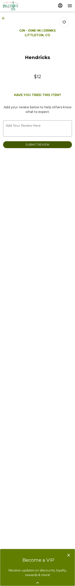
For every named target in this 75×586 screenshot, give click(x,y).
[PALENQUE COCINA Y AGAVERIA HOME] (20, 6)
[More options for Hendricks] (64, 22)
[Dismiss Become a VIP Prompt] (68, 555)
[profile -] (60, 5)
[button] (4, 18)
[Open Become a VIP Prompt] (37, 582)
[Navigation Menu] (70, 5)
